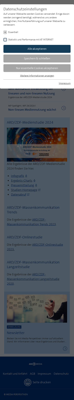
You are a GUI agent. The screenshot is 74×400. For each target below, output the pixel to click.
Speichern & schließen (37, 58)
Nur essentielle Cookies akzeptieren (37, 68)
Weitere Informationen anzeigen (37, 75)
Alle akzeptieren (37, 49)
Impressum (65, 83)
